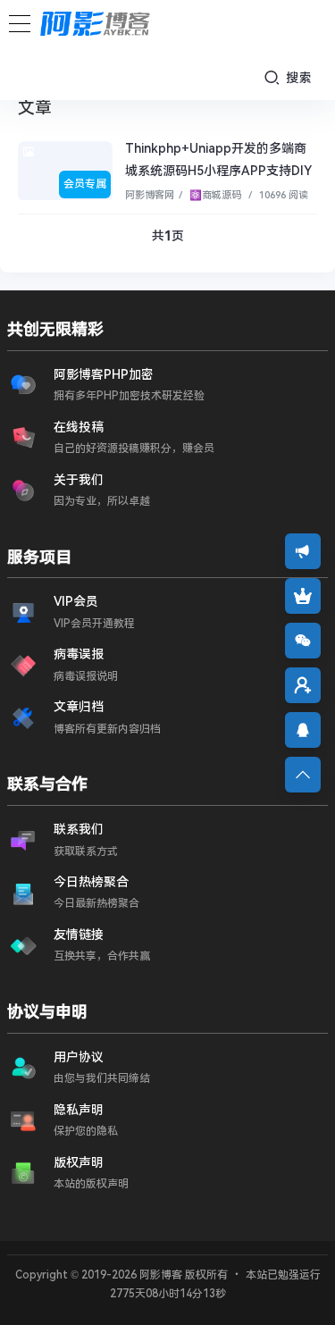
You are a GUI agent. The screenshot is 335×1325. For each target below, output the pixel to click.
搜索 (297, 78)
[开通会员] (303, 596)
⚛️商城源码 (214, 195)
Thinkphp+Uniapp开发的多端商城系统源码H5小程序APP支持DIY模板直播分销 (218, 170)
